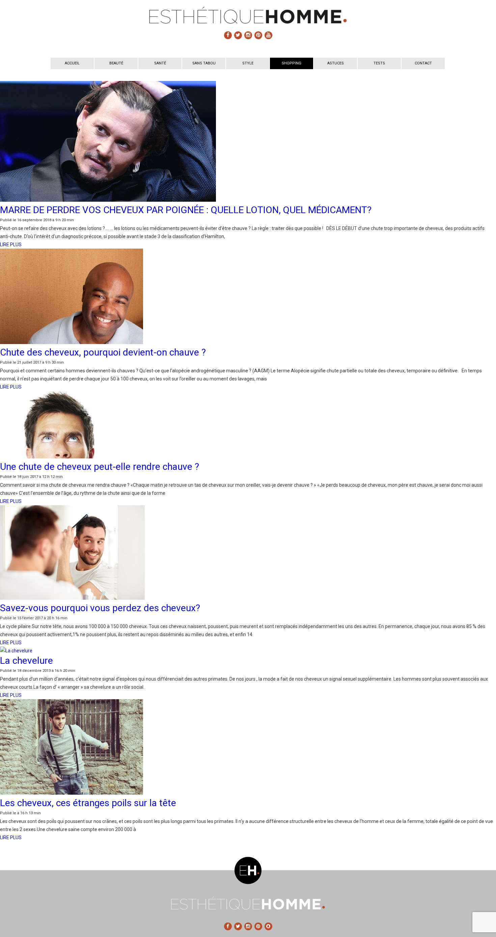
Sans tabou (204, 63)
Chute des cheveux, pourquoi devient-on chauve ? (103, 352)
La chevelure (26, 660)
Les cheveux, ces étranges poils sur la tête (88, 802)
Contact (423, 63)
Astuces (335, 63)
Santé (160, 63)
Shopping (291, 63)
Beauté (116, 63)
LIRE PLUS (11, 244)
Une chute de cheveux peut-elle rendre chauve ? (99, 466)
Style (247, 63)
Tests (379, 63)
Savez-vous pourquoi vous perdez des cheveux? (100, 608)
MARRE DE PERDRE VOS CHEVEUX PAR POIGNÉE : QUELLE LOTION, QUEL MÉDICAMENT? (185, 210)
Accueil (72, 63)
